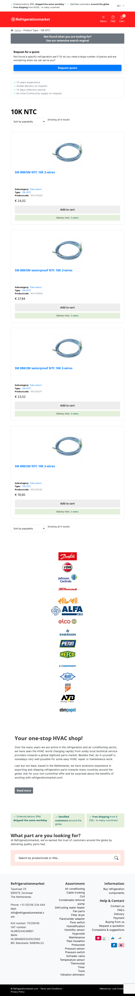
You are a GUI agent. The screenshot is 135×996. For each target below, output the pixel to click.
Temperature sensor (72, 959)
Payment (118, 918)
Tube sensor (36, 189)
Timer (81, 967)
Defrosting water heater (70, 907)
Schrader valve (75, 956)
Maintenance (77, 937)
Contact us (117, 906)
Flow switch (77, 922)
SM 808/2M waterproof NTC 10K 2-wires (43, 368)
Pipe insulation (76, 941)
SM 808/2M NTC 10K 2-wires (35, 466)
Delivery (119, 914)
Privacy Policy (18, 992)
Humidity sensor (75, 929)
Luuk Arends (118, 988)
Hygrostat (78, 933)
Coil (82, 896)
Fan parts (79, 911)
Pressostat (78, 944)
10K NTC (26, 192)
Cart (121, 19)
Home (18, 30)
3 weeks (74, 218)
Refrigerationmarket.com (25, 988)
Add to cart (67, 209)
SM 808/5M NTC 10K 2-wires (35, 172)
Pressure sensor (75, 948)
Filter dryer (78, 915)
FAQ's (120, 910)
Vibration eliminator (72, 974)
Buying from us (115, 922)
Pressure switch (75, 952)
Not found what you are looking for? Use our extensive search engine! (68, 38)
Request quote (67, 68)
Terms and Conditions (51, 988)
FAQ (113, 21)
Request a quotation (111, 925)
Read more (24, 790)
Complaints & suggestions (108, 929)
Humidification (76, 926)
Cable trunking (76, 892)
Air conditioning (75, 888)
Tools (81, 971)
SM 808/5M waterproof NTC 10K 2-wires (43, 270)
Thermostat (77, 963)
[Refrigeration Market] (38, 19)
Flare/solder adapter (72, 918)
